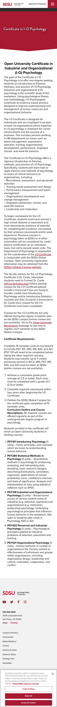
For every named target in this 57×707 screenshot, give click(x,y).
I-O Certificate (43, 254)
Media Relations (9, 641)
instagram (27, 602)
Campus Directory (10, 633)
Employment (8, 637)
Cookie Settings (28, 689)
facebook (20, 602)
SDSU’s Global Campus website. (23, 267)
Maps (5, 623)
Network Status (9, 654)
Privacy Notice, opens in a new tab (26, 684)
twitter (13, 602)
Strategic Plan (8, 659)
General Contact (10, 650)
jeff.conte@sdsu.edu (16, 283)
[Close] (53, 674)
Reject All (28, 696)
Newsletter (7, 663)
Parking (14, 623)
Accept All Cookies (28, 703)
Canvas (6, 645)
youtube (4, 602)
